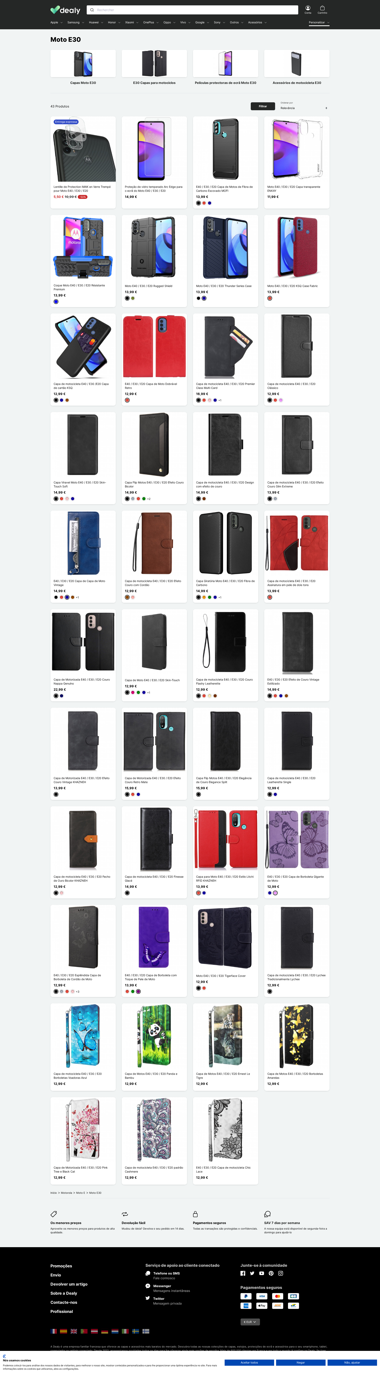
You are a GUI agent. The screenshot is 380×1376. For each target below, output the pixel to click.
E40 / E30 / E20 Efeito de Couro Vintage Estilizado (293, 681)
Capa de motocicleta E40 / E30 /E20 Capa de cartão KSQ (81, 385)
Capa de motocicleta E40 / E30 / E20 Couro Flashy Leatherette (224, 681)
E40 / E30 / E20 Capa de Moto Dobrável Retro (151, 385)
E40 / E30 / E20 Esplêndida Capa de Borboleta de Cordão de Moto (77, 977)
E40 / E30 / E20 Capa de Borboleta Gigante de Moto (295, 878)
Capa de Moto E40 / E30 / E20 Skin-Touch (152, 680)
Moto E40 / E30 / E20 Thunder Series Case (224, 286)
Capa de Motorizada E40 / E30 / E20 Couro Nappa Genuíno (82, 681)
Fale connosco (164, 1278)
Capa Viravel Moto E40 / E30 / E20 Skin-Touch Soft (80, 484)
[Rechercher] (92, 10)
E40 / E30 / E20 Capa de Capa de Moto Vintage (79, 583)
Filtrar (263, 106)
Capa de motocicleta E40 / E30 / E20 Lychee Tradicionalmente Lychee (296, 977)
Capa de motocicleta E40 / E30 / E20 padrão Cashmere (154, 1169)
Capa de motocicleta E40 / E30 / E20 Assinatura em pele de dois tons (291, 583)
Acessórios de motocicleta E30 (297, 83)
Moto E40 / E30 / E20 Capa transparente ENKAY (293, 188)
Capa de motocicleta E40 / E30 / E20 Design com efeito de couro (225, 484)
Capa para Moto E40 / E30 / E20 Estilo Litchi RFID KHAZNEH (225, 878)
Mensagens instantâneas (171, 1291)
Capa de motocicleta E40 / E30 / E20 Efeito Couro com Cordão (153, 583)
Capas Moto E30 (83, 83)
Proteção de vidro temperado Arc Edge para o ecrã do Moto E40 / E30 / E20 (153, 188)
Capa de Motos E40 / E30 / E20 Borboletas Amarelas (295, 1075)
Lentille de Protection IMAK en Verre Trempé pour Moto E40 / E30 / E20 (82, 188)
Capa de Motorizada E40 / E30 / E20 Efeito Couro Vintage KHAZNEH (81, 780)
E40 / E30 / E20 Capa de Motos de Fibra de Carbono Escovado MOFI (224, 188)
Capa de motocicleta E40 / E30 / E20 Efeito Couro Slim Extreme (295, 484)
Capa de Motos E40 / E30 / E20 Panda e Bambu (151, 1075)
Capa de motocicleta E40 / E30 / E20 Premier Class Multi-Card (225, 385)
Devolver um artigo (68, 1284)
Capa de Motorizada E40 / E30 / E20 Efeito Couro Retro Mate (153, 780)
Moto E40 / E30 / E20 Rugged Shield (148, 286)
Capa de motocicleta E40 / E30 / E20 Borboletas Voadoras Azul (78, 1075)
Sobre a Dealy (63, 1293)
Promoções (61, 1266)
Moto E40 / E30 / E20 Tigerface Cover (221, 975)
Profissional (61, 1311)
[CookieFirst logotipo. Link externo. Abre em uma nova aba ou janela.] (4, 1356)
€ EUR (248, 1322)
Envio (55, 1275)
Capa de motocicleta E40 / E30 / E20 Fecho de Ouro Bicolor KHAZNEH (82, 878)
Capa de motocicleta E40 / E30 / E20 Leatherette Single (291, 780)
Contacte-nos (63, 1302)
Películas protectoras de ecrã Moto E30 (225, 83)
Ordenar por (287, 102)
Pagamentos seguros (209, 1223)
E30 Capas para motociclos (154, 83)
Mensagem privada (167, 1303)
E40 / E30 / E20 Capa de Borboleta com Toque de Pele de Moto (151, 977)
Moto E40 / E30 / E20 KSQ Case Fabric (292, 286)
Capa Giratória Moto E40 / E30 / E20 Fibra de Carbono (225, 583)
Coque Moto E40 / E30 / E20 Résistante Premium (79, 287)
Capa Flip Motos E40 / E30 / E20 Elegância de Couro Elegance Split (224, 780)
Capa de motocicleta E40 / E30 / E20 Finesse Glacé (154, 878)
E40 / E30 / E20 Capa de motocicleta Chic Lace (223, 1169)
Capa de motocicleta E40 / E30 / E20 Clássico (291, 385)
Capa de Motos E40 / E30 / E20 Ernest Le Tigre (223, 1075)
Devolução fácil (133, 1223)
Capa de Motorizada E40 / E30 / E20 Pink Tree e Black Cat (81, 1169)
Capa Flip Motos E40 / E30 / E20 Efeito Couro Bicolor (154, 484)
